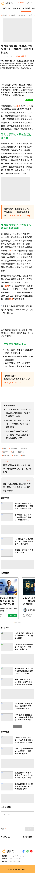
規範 (2, 829)
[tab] (15, 622)
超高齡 (16, 455)
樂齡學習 (21, 452)
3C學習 (5, 452)
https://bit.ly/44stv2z (13, 382)
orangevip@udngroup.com (18, 856)
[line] (27, 851)
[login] (28, 3)
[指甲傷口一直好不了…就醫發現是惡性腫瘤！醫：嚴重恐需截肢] (7, 517)
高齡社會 (13, 448)
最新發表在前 (27, 837)
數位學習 (24, 448)
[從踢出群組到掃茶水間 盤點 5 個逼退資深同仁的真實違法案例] (7, 786)
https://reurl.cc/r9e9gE (20, 215)
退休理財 (7, 8)
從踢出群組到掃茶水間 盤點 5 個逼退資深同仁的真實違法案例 (24, 786)
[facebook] (23, 851)
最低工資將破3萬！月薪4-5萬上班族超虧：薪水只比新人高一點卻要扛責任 (24, 682)
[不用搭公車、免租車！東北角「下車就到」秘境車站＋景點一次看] (7, 775)
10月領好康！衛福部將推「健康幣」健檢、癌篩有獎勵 (24, 635)
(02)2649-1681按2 (15, 859)
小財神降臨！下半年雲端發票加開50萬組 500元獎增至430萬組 (24, 671)
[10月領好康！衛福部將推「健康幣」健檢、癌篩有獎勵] (7, 636)
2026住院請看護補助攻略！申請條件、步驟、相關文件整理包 (24, 646)
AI (13, 452)
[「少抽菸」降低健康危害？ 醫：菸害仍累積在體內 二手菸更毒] (7, 541)
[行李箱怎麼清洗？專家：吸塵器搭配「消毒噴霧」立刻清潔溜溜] (7, 506)
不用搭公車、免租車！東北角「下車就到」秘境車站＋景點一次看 (24, 775)
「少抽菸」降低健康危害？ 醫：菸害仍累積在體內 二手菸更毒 (24, 541)
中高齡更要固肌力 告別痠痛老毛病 (24, 551)
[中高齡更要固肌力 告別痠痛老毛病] (7, 553)
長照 (23, 455)
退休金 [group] (13, 15)
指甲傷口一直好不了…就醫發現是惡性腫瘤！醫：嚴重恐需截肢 (24, 517)
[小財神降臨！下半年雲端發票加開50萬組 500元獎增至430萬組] (7, 671)
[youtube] (31, 851)
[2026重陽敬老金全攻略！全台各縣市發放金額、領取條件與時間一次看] (7, 717)
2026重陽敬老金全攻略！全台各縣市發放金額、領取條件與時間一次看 (24, 717)
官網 (11, 299)
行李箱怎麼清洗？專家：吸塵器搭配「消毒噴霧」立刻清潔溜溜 (24, 506)
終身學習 (6, 455)
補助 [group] (30, 15)
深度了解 (25, 615)
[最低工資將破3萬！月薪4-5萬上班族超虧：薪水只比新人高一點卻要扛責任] (7, 682)
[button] (32, 3)
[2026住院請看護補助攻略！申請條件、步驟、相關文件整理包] (7, 647)
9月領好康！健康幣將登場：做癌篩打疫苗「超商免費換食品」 (23, 706)
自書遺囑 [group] (22, 15)
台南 (4, 448)
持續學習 (16, 8)
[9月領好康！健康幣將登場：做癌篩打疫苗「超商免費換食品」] (7, 706)
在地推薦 (26, 8)
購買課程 (22, 3)
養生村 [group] (4, 15)
